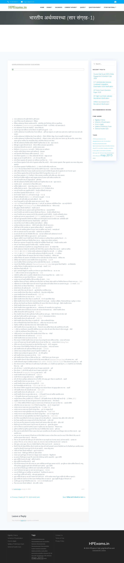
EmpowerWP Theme (99, 550)
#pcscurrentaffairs (106, 146)
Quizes (82, 7)
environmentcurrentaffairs (105, 150)
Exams (49, 7)
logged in (23, 520)
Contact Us (59, 535)
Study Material (109, 7)
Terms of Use (59, 538)
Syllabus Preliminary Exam (103, 126)
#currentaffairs (107, 141)
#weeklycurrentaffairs (108, 148)
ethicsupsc (95, 153)
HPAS (94, 155)
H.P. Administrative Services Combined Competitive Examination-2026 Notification (103, 84)
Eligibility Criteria (100, 120)
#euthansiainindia (102, 143)
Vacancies (58, 7)
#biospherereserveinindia (98, 141)
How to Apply (99, 124)
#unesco (112, 146)
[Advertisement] (62, 38)
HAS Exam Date (103, 153)
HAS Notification (110, 153)
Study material (35, 64)
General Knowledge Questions (21, 64)
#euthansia (95, 143)
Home (42, 7)
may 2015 (106, 155)
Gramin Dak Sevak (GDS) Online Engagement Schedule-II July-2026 (103, 76)
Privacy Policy (59, 541)
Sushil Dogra (17, 489)
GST (98, 153)
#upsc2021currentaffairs (98, 148)
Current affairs (96, 150)
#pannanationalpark (97, 146)
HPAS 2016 (97, 155)
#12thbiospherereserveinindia (99, 139)
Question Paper (94, 7)
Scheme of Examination (102, 122)
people (94, 158)
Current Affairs (70, 7)
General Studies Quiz (101, 129)
